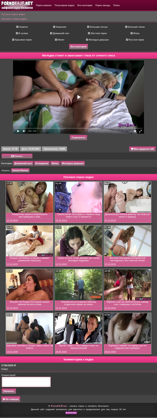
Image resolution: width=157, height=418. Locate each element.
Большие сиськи (98, 27)
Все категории (84, 5)
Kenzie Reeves (20, 170)
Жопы (136, 33)
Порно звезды (102, 5)
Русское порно (136, 39)
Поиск (116, 5)
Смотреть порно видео (14, 19)
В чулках (23, 33)
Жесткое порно (98, 33)
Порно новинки (44, 5)
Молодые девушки (98, 39)
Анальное (60, 27)
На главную (12, 399)
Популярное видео (64, 5)
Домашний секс (60, 33)
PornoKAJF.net (59, 406)
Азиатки (23, 27)
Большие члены (136, 27)
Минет (60, 39)
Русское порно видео (13, 14)
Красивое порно (23, 39)
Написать (9, 391)
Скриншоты (78, 137)
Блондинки (41, 163)
